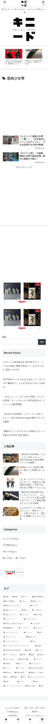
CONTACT (13, 715)
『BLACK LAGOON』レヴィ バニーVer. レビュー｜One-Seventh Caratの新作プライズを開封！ (23, 418)
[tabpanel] (14, 57)
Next (46, 57)
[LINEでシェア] (8, 511)
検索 (4, 337)
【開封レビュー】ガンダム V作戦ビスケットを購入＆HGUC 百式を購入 (24, 433)
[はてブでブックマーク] (29, 504)
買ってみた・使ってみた (14, 558)
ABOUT (35, 712)
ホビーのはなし (10, 551)
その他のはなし (10, 545)
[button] (43, 492)
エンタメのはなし (11, 538)
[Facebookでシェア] (18, 504)
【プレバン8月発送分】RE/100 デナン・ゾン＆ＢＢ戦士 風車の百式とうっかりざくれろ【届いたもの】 (23, 366)
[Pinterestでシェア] (18, 511)
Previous (2, 57)
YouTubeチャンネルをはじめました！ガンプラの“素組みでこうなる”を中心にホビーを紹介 (24, 383)
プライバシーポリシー (35, 715)
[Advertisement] (24, 107)
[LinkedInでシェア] (29, 511)
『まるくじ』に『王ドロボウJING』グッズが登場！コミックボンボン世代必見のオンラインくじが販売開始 (24, 401)
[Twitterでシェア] (8, 504)
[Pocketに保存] (40, 504)
